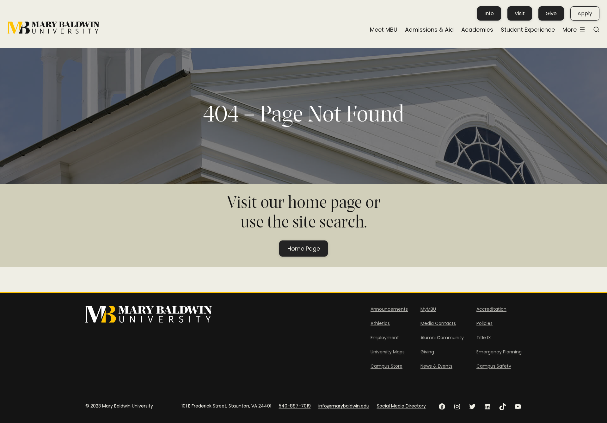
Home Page (303, 248)
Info (489, 13)
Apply (585, 13)
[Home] (53, 28)
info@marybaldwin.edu (343, 406)
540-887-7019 (295, 406)
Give (551, 13)
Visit (520, 13)
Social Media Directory (401, 406)
